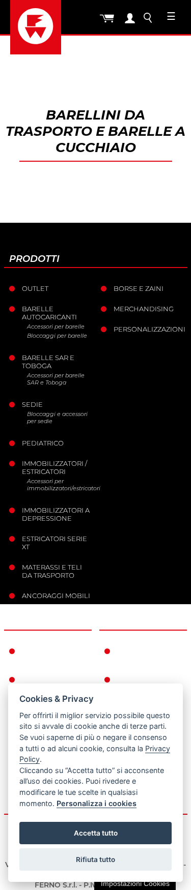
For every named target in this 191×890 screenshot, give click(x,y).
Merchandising (144, 309)
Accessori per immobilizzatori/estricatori (60, 485)
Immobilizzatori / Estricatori (54, 467)
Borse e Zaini (138, 288)
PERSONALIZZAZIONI (149, 329)
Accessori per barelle (56, 326)
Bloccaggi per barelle (57, 335)
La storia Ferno (52, 679)
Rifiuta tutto (95, 859)
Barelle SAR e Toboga (48, 361)
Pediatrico (43, 443)
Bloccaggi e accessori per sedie (57, 417)
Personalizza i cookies (97, 803)
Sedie (32, 404)
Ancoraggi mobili (56, 595)
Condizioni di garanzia (143, 655)
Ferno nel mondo (42, 655)
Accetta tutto (96, 833)
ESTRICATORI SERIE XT (54, 543)
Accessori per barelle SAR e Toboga (56, 379)
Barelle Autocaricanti (49, 313)
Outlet (35, 288)
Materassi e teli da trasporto (52, 571)
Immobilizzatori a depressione (56, 514)
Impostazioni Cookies (135, 883)
